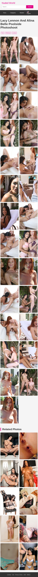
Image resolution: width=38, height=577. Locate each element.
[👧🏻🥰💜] (9, 569)
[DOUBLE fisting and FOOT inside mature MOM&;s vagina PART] (28, 514)
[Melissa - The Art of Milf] (9, 514)
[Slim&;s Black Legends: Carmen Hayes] (28, 486)
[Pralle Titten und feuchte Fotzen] (9, 486)
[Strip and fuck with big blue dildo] (9, 542)
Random (22, 12)
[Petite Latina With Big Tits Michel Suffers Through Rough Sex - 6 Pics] (28, 569)
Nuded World (8, 3)
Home (4, 12)
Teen (2, 33)
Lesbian (14, 33)
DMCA (28, 574)
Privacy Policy (19, 574)
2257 (25, 574)
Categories (13, 12)
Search (30, 6)
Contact (9, 574)
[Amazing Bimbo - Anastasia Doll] (9, 459)
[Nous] (28, 459)
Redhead (8, 33)
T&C (13, 574)
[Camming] (28, 542)
